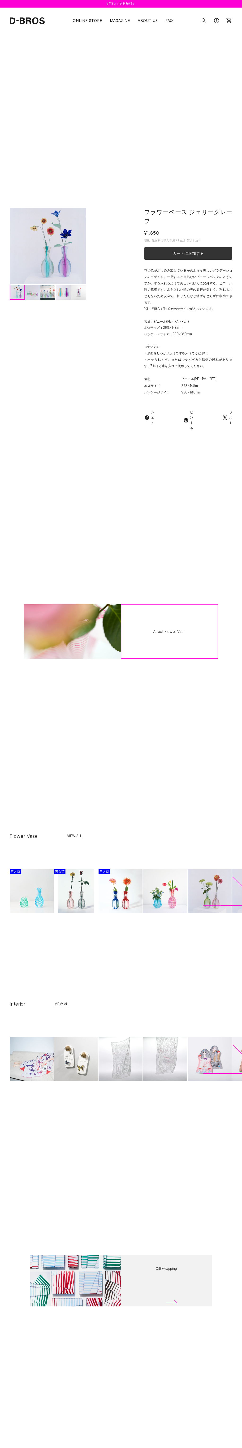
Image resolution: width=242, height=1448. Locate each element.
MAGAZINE (120, 20)
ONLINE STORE (87, 20)
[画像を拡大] (48, 246)
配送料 (156, 240)
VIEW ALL (74, 836)
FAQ (169, 20)
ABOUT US (148, 20)
